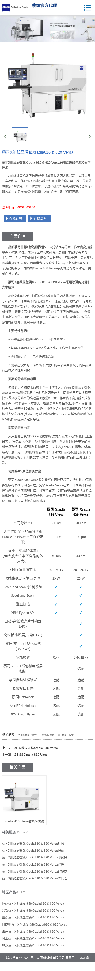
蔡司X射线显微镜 (27, 735)
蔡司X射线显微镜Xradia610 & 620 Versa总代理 (34, 878)
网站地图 (58, 966)
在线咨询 (40, 218)
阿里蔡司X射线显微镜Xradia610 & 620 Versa (33, 938)
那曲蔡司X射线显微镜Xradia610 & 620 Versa (33, 931)
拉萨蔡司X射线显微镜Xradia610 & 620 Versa (33, 903)
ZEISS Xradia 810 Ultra (30, 754)
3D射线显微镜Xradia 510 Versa (36, 748)
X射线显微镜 (47, 735)
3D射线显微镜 (66, 735)
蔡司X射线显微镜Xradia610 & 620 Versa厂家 (33, 843)
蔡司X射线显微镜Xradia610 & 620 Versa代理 (33, 864)
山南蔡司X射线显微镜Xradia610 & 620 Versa (33, 917)
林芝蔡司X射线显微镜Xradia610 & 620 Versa (33, 945)
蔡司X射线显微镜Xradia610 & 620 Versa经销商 (34, 871)
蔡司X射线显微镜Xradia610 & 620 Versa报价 (33, 850)
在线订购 (16, 218)
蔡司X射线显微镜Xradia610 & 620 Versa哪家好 (34, 857)
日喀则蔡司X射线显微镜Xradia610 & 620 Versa (34, 924)
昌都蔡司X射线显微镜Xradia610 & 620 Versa (33, 910)
